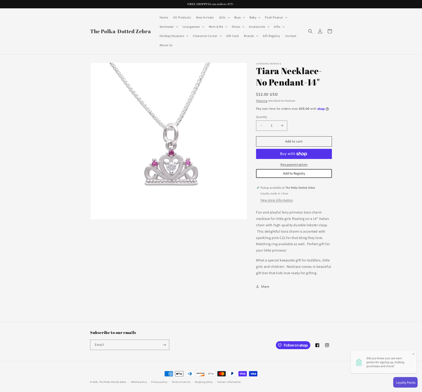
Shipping (261, 100)
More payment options (293, 164)
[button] (224, 17)
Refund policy (139, 381)
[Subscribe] (164, 345)
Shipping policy (204, 381)
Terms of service (181, 381)
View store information (276, 200)
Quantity (261, 117)
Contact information (229, 381)
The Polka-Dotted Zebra (112, 381)
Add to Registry (294, 173)
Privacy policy (159, 381)
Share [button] (265, 286)
